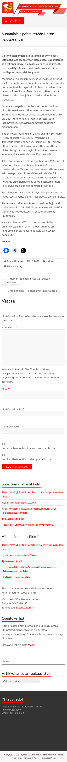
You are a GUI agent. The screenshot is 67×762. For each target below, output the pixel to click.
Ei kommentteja (15, 266)
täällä (31, 644)
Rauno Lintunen (15, 261)
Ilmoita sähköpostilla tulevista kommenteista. (28, 447)
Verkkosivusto (10, 426)
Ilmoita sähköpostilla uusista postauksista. (27, 459)
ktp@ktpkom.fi (25, 607)
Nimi (5, 388)
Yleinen (50, 261)
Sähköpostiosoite (13, 409)
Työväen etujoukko (13, 518)
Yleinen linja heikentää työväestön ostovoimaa (26, 280)
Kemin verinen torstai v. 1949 (19, 502)
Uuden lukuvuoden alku (16, 577)
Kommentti (9, 327)
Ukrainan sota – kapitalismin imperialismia (34, 290)
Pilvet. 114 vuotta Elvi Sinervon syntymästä (27, 524)
